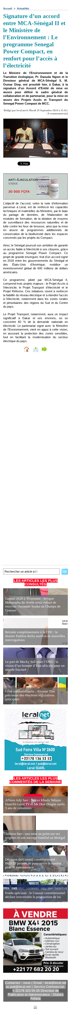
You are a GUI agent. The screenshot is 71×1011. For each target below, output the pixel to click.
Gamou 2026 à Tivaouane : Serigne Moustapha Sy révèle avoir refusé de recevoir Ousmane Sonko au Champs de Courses (33, 604)
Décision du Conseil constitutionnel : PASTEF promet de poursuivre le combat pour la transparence (33, 863)
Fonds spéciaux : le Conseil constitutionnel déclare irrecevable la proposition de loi (35, 895)
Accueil (7, 8)
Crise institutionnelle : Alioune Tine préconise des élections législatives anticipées (30, 695)
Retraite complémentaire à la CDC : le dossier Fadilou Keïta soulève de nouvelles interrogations (35, 636)
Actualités (23, 8)
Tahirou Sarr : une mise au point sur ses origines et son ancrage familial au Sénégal (35, 836)
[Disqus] (35, 407)
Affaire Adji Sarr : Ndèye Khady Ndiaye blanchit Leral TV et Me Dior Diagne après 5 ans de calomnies (35, 804)
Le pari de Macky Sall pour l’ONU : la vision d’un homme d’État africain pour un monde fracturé (35, 665)
